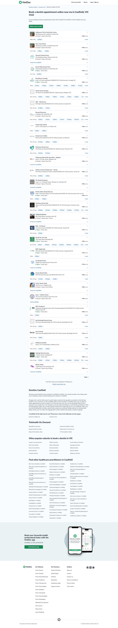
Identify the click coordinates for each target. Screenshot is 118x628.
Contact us (70, 576)
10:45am (76, 119)
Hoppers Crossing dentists (35, 442)
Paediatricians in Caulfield (76, 464)
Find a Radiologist (40, 599)
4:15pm (80, 85)
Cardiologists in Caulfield (35, 503)
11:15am (76, 210)
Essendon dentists (33, 453)
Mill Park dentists (53, 442)
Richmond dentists (54, 450)
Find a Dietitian (39, 589)
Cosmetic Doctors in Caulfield (36, 511)
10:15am (47, 210)
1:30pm (40, 51)
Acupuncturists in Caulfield (35, 497)
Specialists (54, 580)
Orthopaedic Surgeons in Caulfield (57, 515)
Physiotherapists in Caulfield (77, 473)
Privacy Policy (71, 583)
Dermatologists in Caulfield (56, 469)
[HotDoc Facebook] (87, 568)
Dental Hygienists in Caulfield (36, 517)
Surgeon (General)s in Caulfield (77, 508)
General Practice (56, 570)
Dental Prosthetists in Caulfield (57, 464)
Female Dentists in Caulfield (36, 492)
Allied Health (54, 573)
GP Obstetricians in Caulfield (56, 493)
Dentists (53, 576)
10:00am (39, 74)
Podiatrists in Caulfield (75, 480)
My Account (38, 605)
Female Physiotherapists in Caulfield (37, 495)
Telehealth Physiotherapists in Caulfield (38, 486)
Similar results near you (59, 384)
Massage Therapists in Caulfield (57, 495)
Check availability (34, 302)
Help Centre (38, 609)
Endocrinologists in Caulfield (56, 482)
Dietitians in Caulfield (54, 474)
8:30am (48, 96)
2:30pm (44, 85)
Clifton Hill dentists (54, 445)
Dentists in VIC (42, 7)
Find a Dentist (39, 573)
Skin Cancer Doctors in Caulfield (78, 496)
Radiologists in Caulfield (76, 489)
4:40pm (44, 199)
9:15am (62, 96)
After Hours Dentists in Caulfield (37, 464)
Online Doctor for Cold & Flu (67, 429)
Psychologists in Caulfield (76, 486)
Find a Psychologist (40, 586)
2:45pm (51, 85)
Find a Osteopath (40, 593)
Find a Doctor (39, 570)
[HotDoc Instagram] (93, 568)
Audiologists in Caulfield (35, 500)
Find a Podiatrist (40, 580)
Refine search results (36, 26)
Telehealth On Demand (34, 426)
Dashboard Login (56, 583)
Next (85, 377)
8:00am (40, 96)
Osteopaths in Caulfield (55, 518)
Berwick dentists (74, 450)
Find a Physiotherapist (41, 576)
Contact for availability (35, 62)
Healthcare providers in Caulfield (78, 515)
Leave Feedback (39, 612)
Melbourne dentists (75, 453)
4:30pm (37, 199)
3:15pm (66, 85)
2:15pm (37, 85)
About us (69, 570)
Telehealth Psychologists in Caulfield (37, 489)
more (86, 39)
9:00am (55, 96)
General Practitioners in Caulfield (57, 490)
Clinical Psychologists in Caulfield (37, 508)
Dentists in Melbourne (34, 416)
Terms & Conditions (72, 580)
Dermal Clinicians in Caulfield (56, 466)
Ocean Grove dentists (34, 447)
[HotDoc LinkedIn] (90, 568)
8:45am (62, 119)
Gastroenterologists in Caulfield (57, 487)
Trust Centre (70, 586)
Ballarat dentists (74, 447)
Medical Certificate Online (35, 429)
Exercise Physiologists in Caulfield (57, 484)
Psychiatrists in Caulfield (76, 483)
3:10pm (37, 315)
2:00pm (76, 96)
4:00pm (47, 51)
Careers (69, 573)
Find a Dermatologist (41, 596)
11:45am (40, 279)
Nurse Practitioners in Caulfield (57, 502)
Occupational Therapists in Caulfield (58, 509)
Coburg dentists (33, 450)
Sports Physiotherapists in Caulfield (78, 506)
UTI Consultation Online (66, 432)
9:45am (62, 360)
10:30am (69, 119)
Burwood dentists (53, 447)
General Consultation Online (67, 426)
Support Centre (55, 586)
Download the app (33, 547)
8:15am (48, 119)
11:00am (69, 210)
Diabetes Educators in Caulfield (57, 472)
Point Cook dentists (34, 445)
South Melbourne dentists (76, 442)
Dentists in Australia (33, 7)
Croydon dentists (53, 453)
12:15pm (40, 142)
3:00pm (59, 85)
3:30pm (55, 142)
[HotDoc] (24, 2)
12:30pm (40, 108)
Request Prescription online (35, 432)
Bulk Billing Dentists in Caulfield (36, 471)
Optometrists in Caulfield (55, 512)
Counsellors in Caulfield (34, 514)
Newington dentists (75, 445)
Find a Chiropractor (40, 583)
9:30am (69, 96)
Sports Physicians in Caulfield (77, 503)
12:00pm (39, 39)
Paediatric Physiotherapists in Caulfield (79, 466)
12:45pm (47, 279)
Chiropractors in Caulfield (35, 506)
